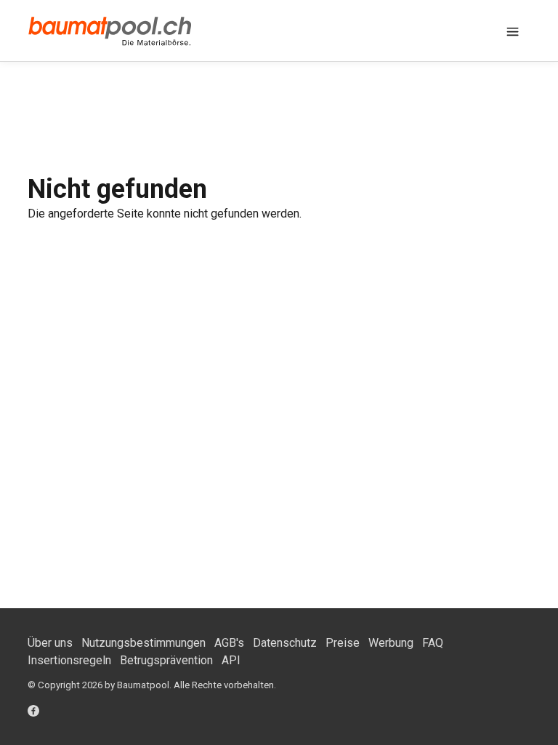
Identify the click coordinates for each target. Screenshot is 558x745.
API (231, 660)
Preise (343, 643)
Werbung (390, 643)
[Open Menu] (513, 30)
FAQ (432, 643)
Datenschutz (285, 643)
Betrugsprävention (166, 660)
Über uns (50, 643)
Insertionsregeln (69, 660)
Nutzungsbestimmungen (143, 643)
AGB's (229, 643)
